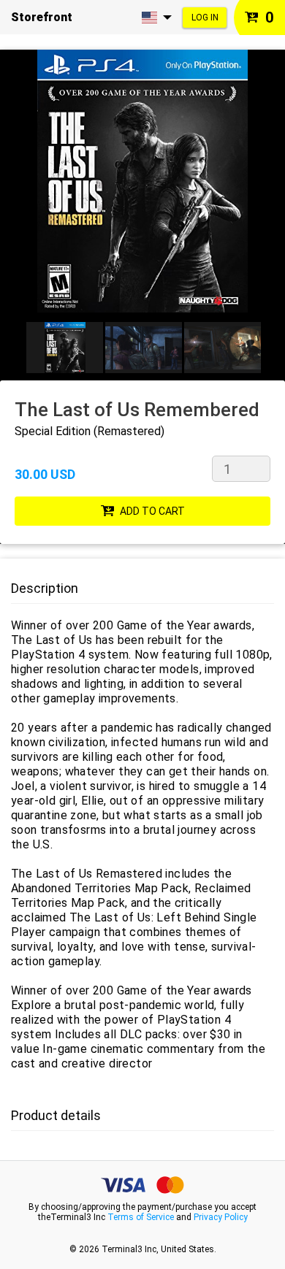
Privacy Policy (221, 1217)
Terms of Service (140, 1217)
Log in (204, 17)
